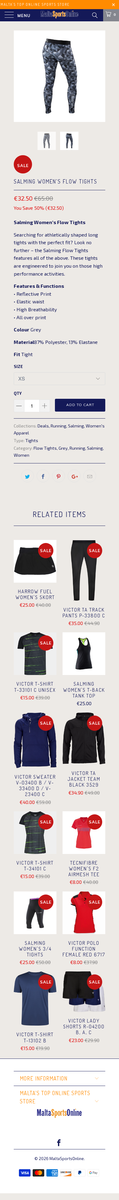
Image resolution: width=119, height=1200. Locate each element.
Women (21, 455)
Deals (43, 425)
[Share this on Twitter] (27, 476)
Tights (31, 440)
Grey (63, 448)
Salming (76, 425)
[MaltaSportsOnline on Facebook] (59, 1143)
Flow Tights (45, 448)
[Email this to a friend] (89, 476)
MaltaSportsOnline (66, 1158)
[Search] (94, 15)
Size (18, 366)
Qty (18, 393)
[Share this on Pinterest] (58, 476)
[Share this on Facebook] (43, 476)
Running (58, 425)
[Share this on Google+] (74, 476)
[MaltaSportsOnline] (59, 15)
